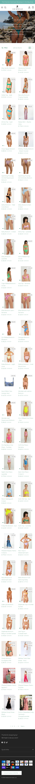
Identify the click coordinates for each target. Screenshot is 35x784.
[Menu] (2, 7)
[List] (32, 48)
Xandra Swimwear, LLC (11, 777)
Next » (23, 726)
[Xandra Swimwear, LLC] (17, 7)
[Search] (6, 7)
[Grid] (30, 48)
